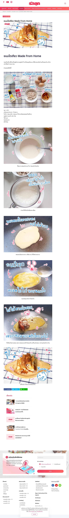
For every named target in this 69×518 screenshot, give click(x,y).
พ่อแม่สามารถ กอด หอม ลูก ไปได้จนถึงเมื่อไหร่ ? (22, 436)
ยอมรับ (34, 514)
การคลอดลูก (5, 490)
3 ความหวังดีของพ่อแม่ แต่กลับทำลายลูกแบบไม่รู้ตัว (22, 402)
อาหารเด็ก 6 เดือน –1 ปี (7, 499)
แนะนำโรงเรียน (22, 503)
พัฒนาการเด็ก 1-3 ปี (23, 486)
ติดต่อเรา (37, 503)
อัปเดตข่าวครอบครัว (40, 490)
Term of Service (55, 491)
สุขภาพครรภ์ (5, 486)
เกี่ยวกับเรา (37, 500)
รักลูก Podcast (27, 8)
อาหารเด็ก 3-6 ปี (15, 11)
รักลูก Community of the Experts (38, 8)
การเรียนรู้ (49, 8)
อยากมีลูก (5, 484)
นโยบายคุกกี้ (31, 511)
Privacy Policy (54, 489)
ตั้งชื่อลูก (5, 493)
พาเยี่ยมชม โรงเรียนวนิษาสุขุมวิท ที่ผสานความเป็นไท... (22, 419)
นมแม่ (4, 492)
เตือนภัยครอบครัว (39, 488)
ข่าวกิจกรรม (59, 8)
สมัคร (50, 471)
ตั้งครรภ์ (9, 8)
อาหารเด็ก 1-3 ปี (6, 501)
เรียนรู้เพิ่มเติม (39, 511)
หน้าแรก (4, 11)
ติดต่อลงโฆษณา (38, 506)
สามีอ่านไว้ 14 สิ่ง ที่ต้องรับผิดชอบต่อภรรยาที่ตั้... (21, 410)
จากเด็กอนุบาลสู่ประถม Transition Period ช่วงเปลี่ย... (22, 428)
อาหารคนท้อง (6, 488)
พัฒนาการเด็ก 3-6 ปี (23, 488)
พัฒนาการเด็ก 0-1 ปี (23, 484)
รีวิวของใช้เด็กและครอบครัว (41, 484)
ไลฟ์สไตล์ (54, 8)
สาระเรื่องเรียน (22, 505)
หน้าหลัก (4, 8)
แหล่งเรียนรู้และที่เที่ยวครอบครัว (42, 486)
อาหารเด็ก (21, 8)
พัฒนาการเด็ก (15, 8)
